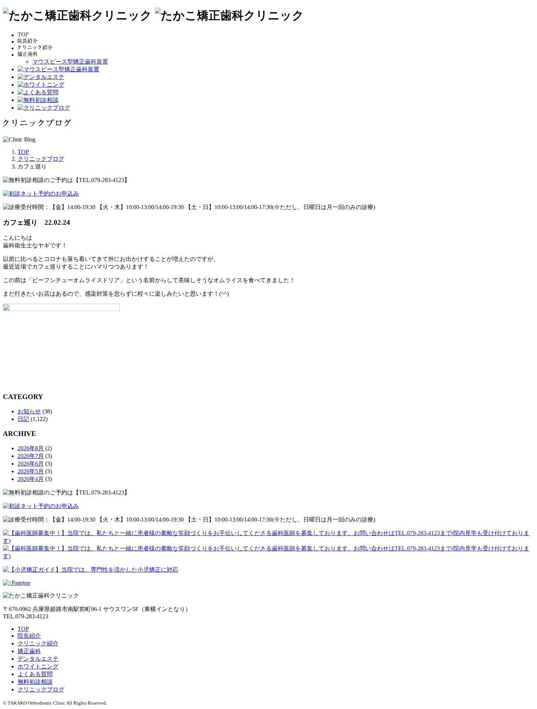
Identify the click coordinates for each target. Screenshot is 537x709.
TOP (23, 629)
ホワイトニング (38, 666)
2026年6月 (31, 463)
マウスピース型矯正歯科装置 (70, 61)
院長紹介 (29, 636)
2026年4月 (31, 479)
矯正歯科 (29, 651)
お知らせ (29, 411)
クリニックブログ (41, 689)
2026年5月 (31, 471)
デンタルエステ (38, 659)
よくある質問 (35, 674)
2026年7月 (31, 456)
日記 (23, 419)
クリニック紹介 (38, 643)
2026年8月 (31, 448)
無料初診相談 (35, 682)
